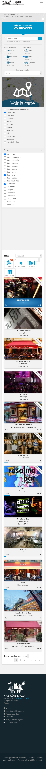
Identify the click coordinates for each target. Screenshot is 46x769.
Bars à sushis (12, 169)
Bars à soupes (12, 166)
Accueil (8, 708)
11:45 (18, 110)
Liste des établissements (15, 711)
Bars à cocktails (13, 160)
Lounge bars (11, 198)
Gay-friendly (10, 275)
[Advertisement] (18, 233)
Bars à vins (11, 175)
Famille (32, 266)
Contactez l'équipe (35, 757)
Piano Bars (11, 201)
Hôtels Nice (10, 717)
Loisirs (11, 63)
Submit (40, 38)
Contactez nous (12, 722)
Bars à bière (11, 154)
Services (12, 51)
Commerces (13, 57)
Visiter (30, 51)
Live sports (11, 196)
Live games (11, 190)
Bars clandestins (13, 181)
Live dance (11, 187)
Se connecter (38, 760)
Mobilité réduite (20, 266)
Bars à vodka (12, 178)
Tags (6, 150)
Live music (11, 193)
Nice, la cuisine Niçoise (14, 719)
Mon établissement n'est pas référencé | (18, 760)
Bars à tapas (11, 172)
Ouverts (9, 264)
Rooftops (10, 204)
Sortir (30, 57)
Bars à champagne (14, 157)
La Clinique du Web (22, 698)
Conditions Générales (18, 757)
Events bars (11, 184)
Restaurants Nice (12, 714)
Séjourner (31, 63)
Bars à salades (12, 163)
